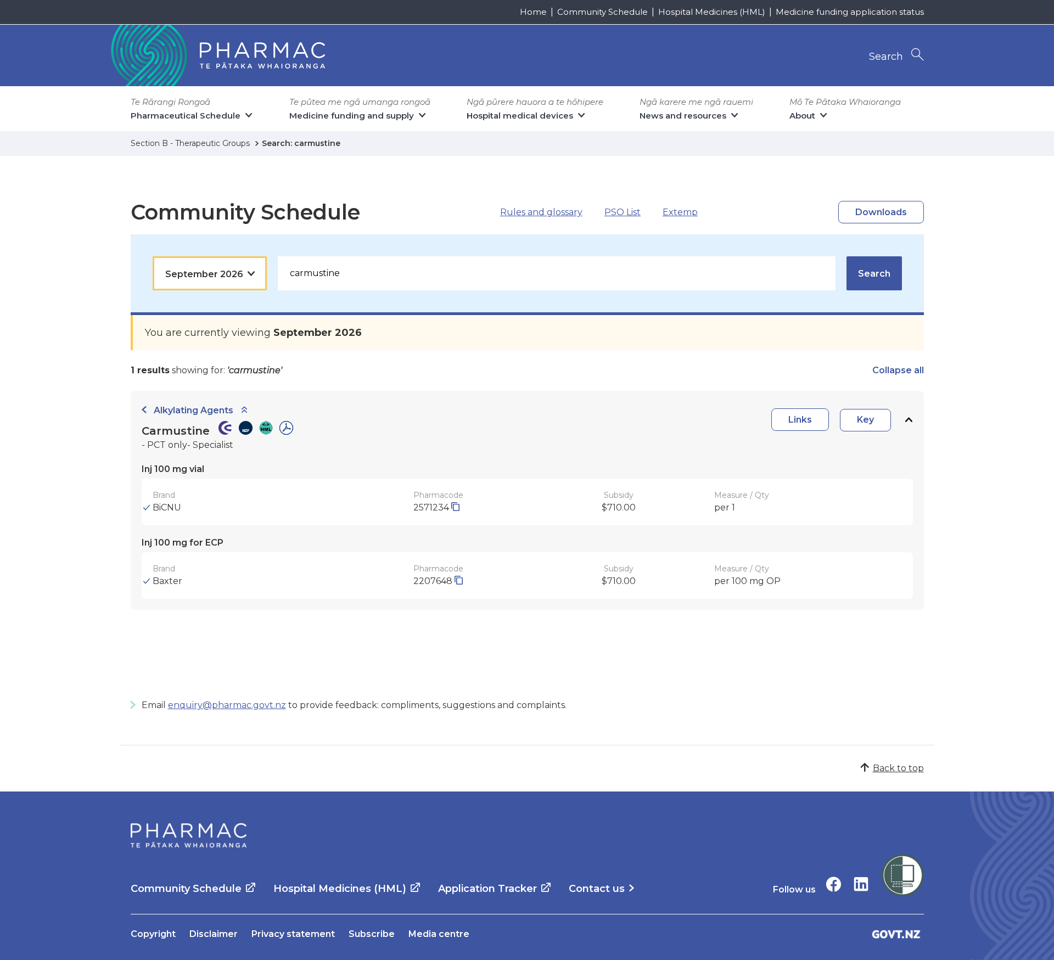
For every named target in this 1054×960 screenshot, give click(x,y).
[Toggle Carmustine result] (908, 420)
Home (533, 12)
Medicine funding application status (850, 12)
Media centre (438, 934)
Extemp (680, 212)
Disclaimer (213, 934)
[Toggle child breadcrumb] (244, 410)
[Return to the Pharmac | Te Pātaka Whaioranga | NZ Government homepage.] (217, 55)
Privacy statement (293, 934)
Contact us (597, 889)
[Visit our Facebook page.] (833, 884)
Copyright (153, 934)
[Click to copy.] (455, 507)
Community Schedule (602, 12)
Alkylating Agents (193, 410)
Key (865, 419)
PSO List (622, 212)
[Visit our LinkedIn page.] (861, 884)
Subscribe (372, 934)
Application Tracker (487, 889)
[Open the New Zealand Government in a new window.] (896, 934)
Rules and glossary (541, 212)
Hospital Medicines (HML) (711, 12)
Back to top (898, 768)
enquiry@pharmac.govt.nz (227, 705)
